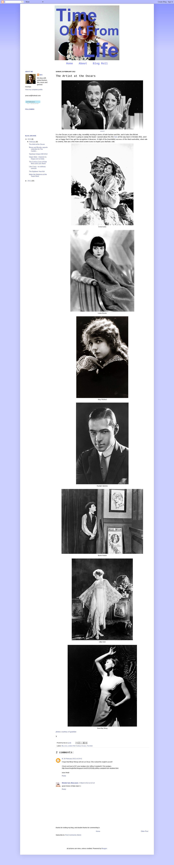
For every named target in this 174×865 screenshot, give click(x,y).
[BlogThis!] (79, 743)
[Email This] (76, 743)
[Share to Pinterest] (86, 743)
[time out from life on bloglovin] (32, 103)
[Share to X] (81, 743)
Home (69, 63)
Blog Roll (100, 63)
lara (41, 75)
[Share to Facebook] (84, 743)
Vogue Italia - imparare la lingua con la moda (37, 158)
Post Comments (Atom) (73, 835)
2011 (29, 181)
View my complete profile (34, 89)
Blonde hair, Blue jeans (70, 783)
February (32, 142)
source (102, 131)
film (63, 746)
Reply (64, 776)
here (115, 137)
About (83, 63)
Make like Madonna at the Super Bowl (38, 175)
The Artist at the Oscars (37, 144)
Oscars (83, 746)
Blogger (104, 848)
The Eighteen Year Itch (37, 171)
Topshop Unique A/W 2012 (38, 154)
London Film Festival (74, 746)
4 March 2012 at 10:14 (87, 783)
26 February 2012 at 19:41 (73, 759)
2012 (29, 139)
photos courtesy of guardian (66, 732)
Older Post (144, 831)
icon (65, 746)
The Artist (90, 746)
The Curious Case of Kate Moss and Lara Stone (38, 162)
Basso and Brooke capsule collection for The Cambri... (38, 149)
